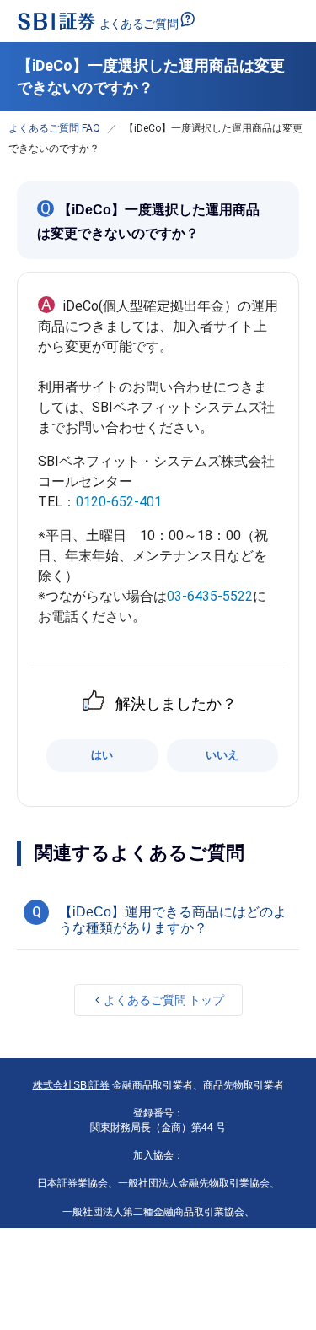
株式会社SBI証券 (71, 1085)
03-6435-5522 (210, 596)
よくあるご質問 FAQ (54, 128)
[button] (158, 918)
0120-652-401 (119, 502)
